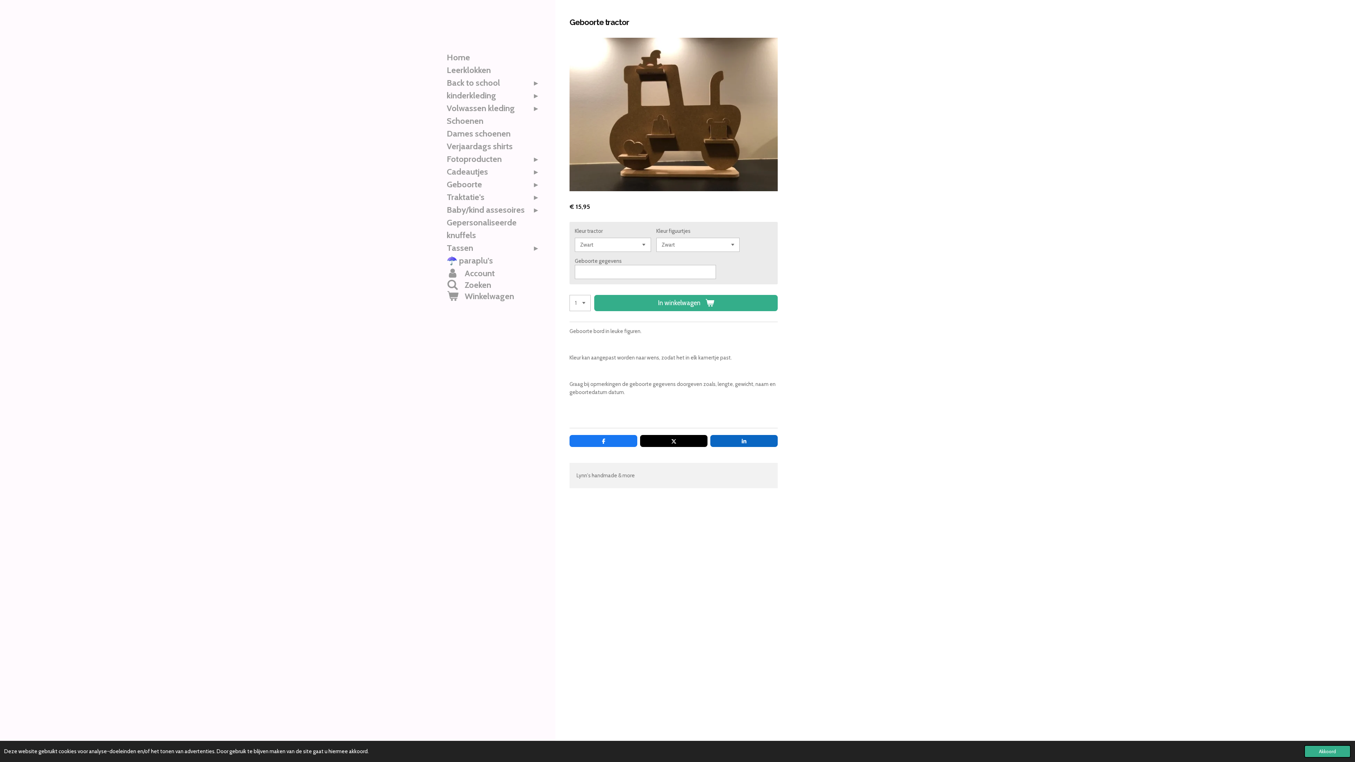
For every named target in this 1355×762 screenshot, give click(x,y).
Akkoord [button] (1327, 751)
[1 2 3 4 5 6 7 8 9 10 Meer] (580, 303)
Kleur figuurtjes (673, 231)
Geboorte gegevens (598, 261)
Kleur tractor (589, 231)
